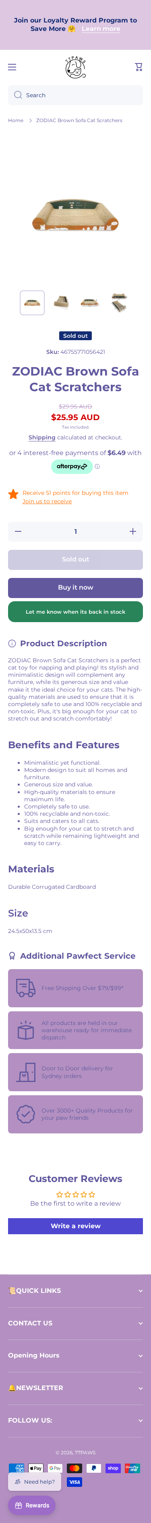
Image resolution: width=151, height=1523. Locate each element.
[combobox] (75, 95)
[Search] (15, 95)
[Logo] (76, 67)
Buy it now (75, 587)
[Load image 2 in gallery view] (61, 302)
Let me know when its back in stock (75, 611)
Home (15, 120)
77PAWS (85, 1453)
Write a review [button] (76, 1226)
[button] (139, 67)
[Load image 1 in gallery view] (32, 302)
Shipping (42, 437)
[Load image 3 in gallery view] (90, 302)
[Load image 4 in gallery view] (119, 302)
